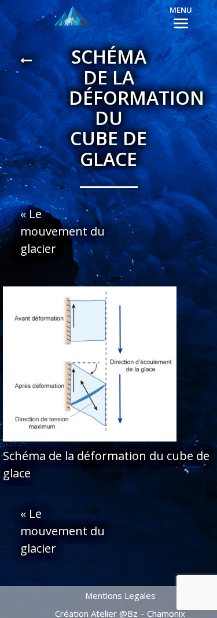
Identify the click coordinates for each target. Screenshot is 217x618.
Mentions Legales (120, 595)
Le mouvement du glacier (62, 231)
